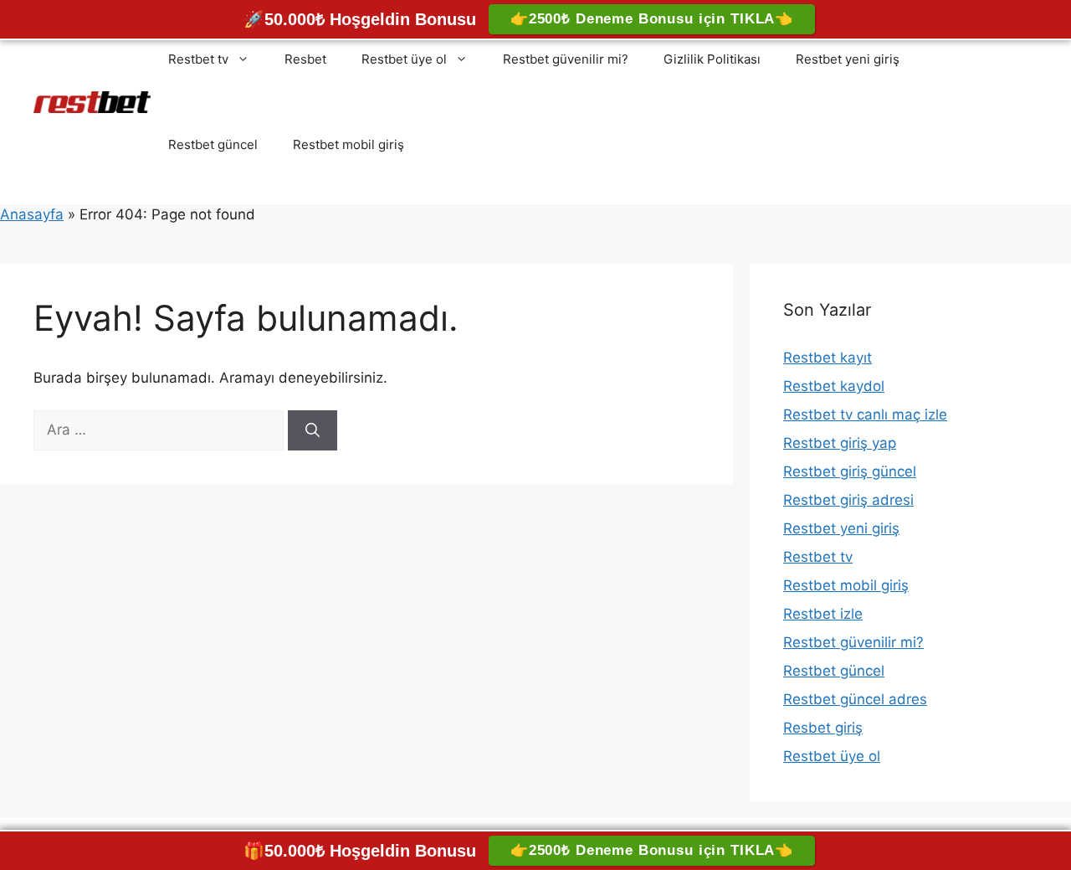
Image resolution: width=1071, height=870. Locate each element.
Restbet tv (198, 59)
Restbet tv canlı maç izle (865, 414)
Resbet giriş (823, 727)
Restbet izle (823, 613)
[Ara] (312, 430)
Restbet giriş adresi (848, 500)
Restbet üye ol (404, 59)
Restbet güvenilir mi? (565, 59)
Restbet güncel (213, 144)
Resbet (305, 59)
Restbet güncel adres (855, 699)
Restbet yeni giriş (847, 59)
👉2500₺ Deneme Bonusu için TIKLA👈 (651, 19)
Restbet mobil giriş (348, 144)
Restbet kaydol (833, 386)
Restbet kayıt (827, 357)
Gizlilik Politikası (712, 59)
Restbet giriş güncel (849, 471)
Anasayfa (32, 214)
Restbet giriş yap (839, 443)
